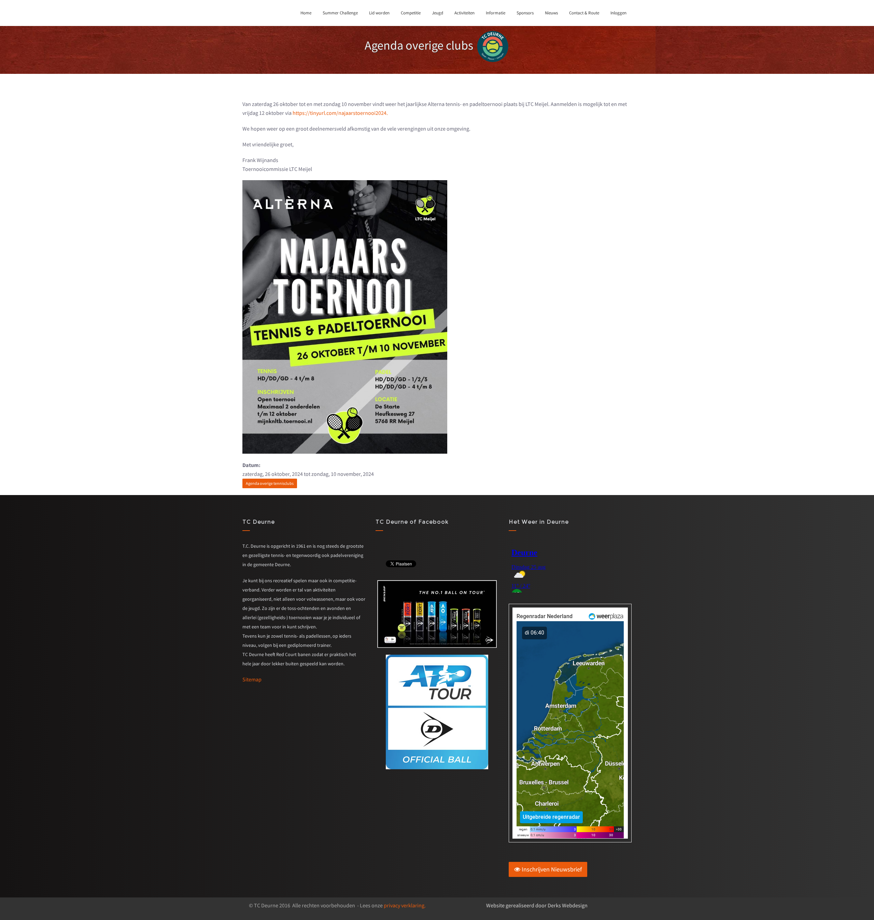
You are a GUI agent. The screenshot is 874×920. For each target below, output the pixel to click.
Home (305, 13)
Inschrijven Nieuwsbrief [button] (551, 869)
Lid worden (379, 13)
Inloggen (618, 13)
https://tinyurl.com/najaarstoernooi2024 (339, 112)
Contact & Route (584, 13)
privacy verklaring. (405, 905)
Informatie (495, 13)
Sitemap (252, 679)
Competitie (411, 13)
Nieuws (551, 13)
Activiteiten (464, 13)
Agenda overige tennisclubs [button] (270, 483)
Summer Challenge (340, 13)
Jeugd (437, 13)
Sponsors (525, 13)
